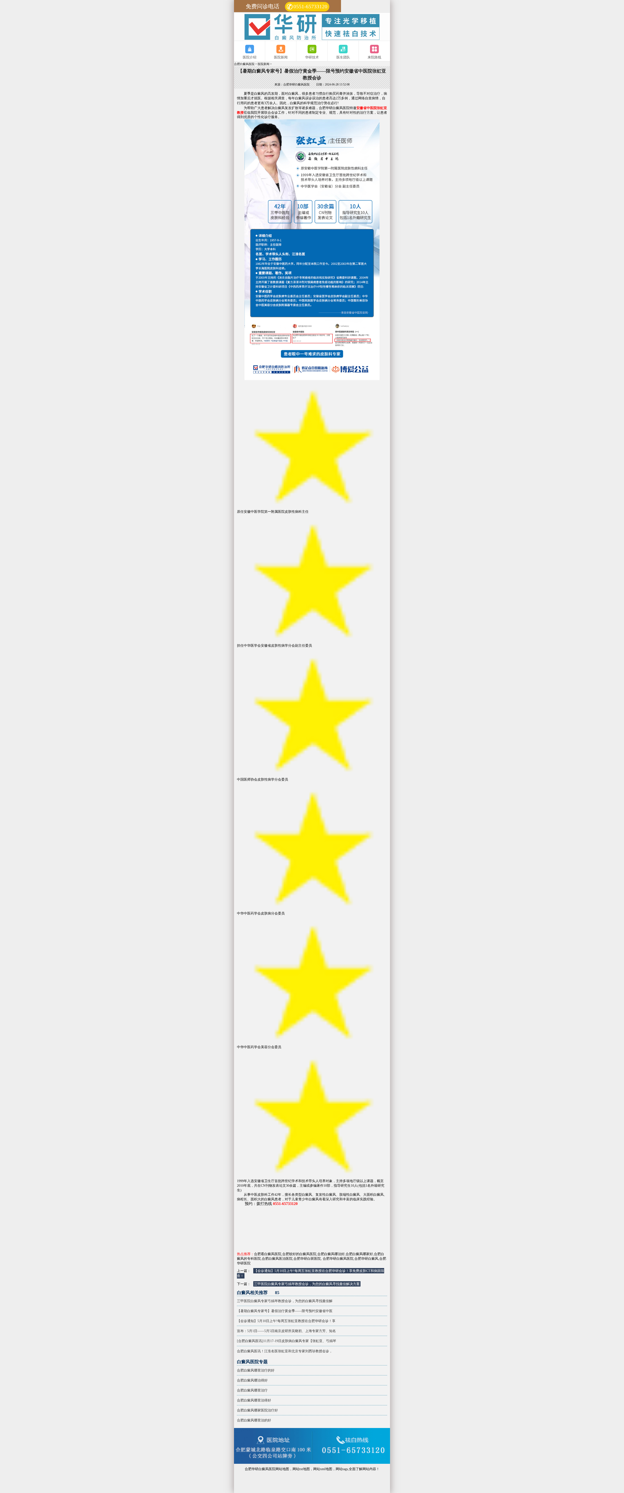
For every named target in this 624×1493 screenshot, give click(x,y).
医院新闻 (263, 64)
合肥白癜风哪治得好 (252, 1380)
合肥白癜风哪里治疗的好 (255, 1370)
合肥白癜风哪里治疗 (252, 1390)
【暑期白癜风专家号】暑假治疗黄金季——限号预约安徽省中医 (272, 1311)
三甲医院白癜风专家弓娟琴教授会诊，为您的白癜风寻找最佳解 (272, 1301)
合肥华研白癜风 (366, 1258)
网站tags (342, 1469)
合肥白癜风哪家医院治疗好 (257, 1410)
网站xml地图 (322, 1469)
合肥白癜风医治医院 (277, 1258)
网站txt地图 (301, 1469)
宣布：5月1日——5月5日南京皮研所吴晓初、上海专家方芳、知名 (272, 1331)
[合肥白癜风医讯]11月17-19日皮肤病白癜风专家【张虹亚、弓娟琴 (272, 1341)
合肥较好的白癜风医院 (299, 1254)
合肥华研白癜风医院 (338, 1258)
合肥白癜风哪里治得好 (254, 1400)
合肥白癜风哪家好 (359, 1254)
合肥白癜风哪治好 (331, 1254)
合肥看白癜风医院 (267, 1254)
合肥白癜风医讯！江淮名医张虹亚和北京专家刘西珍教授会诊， (272, 1351)
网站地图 (282, 1469)
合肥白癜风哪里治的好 (254, 1420)
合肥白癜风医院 (244, 64)
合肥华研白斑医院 (307, 1258)
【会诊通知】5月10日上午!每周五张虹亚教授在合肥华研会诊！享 (272, 1321)
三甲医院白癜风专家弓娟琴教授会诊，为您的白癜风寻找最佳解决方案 (307, 1284)
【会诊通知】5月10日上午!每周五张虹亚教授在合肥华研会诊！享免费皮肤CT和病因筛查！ (310, 1273)
